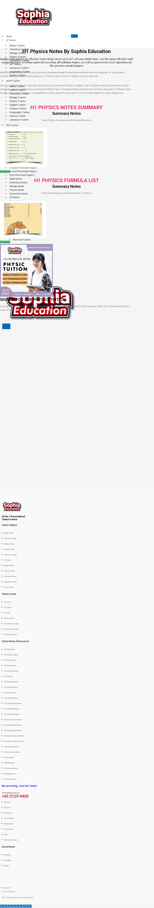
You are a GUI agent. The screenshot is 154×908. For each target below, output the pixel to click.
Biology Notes (17, 186)
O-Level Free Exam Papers (23, 167)
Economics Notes (19, 193)
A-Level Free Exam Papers (23, 171)
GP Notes (15, 197)
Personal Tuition (22, 239)
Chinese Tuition (18, 108)
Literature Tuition (19, 67)
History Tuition (18, 115)
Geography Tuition (20, 112)
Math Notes (16, 178)
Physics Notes (17, 189)
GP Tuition (15, 64)
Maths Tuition (17, 45)
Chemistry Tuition (19, 49)
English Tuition (18, 104)
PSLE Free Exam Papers (22, 175)
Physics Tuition (18, 56)
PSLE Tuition (12, 125)
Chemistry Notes (18, 182)
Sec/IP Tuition (13, 80)
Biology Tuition (18, 53)
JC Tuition (11, 40)
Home (9, 36)
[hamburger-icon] (74, 36)
